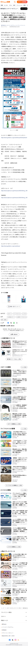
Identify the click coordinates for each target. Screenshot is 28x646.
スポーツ (10, 313)
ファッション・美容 (21, 5)
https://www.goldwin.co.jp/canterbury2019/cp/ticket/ (14, 137)
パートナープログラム (7, 627)
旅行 (14, 5)
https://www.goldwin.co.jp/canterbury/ (10, 246)
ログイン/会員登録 (22, 1)
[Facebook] (8, 323)
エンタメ (6, 5)
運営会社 (3, 624)
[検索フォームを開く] (15, 2)
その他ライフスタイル (21, 317)
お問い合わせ (14, 334)
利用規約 (3, 630)
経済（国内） (4, 319)
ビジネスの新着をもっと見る (14, 546)
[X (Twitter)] (11, 323)
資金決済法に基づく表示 (8, 635)
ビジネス (24, 313)
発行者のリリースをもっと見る (14, 359)
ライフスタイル (16, 313)
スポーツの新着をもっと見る (14, 424)
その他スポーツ (11, 317)
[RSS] (18, 640)
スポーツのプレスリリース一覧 (13, 608)
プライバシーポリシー (7, 633)
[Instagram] (15, 640)
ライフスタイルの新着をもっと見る (14, 485)
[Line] (14, 323)
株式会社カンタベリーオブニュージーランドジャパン (13, 25)
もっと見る (23, 367)
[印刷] (17, 323)
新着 (2, 5)
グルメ (10, 5)
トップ (2, 608)
